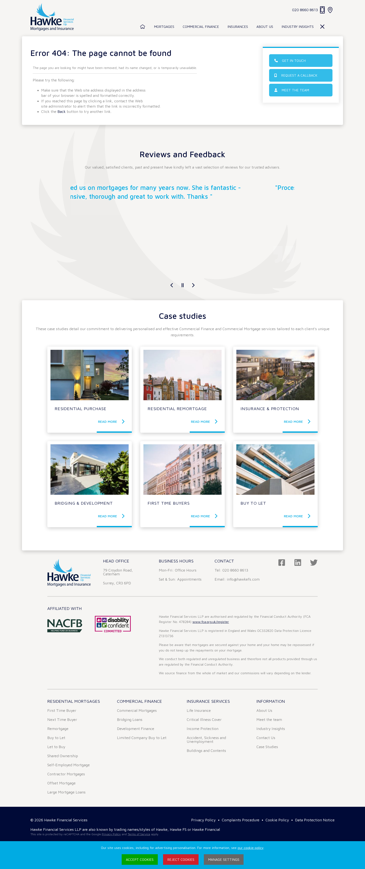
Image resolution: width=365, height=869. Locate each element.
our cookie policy (251, 848)
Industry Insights (298, 26)
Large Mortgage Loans (66, 792)
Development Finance (135, 728)
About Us (264, 26)
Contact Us (265, 737)
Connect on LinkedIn (298, 562)
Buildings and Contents (206, 750)
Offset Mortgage (61, 783)
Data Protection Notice (315, 820)
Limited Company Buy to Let (141, 737)
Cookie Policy (277, 820)
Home (143, 26)
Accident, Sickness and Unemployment (206, 739)
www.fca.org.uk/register (210, 622)
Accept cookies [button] (140, 859)
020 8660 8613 (305, 10)
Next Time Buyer (62, 719)
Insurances (237, 26)
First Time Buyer (61, 710)
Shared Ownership (62, 756)
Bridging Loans (129, 719)
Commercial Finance (201, 26)
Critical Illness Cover (204, 719)
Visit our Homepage (52, 17)
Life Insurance (199, 710)
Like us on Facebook (282, 562)
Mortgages (164, 26)
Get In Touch (294, 60)
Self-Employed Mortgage (68, 765)
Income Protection (202, 728)
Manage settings (223, 859)
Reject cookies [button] (180, 859)
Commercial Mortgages (137, 710)
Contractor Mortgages (66, 774)
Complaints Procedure (240, 820)
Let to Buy (56, 747)
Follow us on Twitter (314, 562)
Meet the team (295, 90)
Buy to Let (56, 737)
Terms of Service (139, 834)
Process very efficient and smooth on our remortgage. (182, 187)
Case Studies (267, 747)
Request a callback (299, 75)
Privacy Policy (203, 820)
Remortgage (57, 728)
